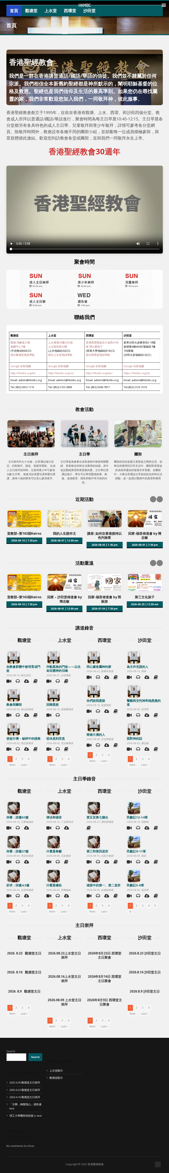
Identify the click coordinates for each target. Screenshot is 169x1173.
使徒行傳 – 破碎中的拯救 (23, 738)
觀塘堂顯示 (56, 1078)
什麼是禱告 (54, 885)
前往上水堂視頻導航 (60, 355)
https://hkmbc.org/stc (137, 373)
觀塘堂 (31, 10)
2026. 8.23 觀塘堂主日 (24, 953)
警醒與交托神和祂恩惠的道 (144, 702)
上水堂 (51, 10)
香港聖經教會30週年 (84, 151)
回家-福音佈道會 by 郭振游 (104, 599)
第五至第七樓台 (97, 817)
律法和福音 (54, 817)
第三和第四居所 (97, 851)
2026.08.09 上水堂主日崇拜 (64, 1002)
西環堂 (70, 10)
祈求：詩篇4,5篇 (17, 885)
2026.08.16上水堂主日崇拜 (64, 978)
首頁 (14, 10)
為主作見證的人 (137, 666)
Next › (12, 765)
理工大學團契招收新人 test (25, 1115)
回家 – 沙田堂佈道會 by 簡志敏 (64, 599)
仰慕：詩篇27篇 (17, 851)
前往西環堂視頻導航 (98, 355)
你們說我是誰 (96, 700)
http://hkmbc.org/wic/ (99, 373)
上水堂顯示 (56, 1070)
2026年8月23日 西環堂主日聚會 (104, 955)
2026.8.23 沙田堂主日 (145, 953)
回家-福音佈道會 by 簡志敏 (144, 535)
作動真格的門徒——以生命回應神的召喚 (63, 668)
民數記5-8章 (135, 885)
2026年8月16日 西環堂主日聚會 (104, 978)
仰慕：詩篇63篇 (17, 817)
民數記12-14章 (137, 817)
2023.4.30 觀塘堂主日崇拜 (24, 1082)
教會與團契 (14, 704)
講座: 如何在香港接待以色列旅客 (104, 535)
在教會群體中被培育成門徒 (23, 668)
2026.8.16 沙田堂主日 (145, 972)
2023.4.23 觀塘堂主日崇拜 (24, 1090)
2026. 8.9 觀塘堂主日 (24, 991)
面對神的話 (134, 738)
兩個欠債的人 (96, 734)
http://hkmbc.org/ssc (61, 373)
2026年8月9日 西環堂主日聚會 (104, 1002)
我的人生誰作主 (64, 533)
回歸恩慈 (52, 704)
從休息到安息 (55, 738)
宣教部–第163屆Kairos (24, 533)
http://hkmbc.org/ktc (23, 373)
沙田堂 (89, 10)
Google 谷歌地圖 (21, 366)
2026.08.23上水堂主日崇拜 (64, 955)
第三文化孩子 (145, 597)
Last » (24, 765)
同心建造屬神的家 (99, 666)
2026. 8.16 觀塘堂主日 (24, 972)
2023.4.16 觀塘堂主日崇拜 (24, 1097)
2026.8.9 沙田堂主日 (145, 991)
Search (10, 1051)
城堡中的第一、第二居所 (104, 885)
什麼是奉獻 (54, 851)
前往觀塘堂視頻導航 (23, 355)
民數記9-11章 (136, 851)
